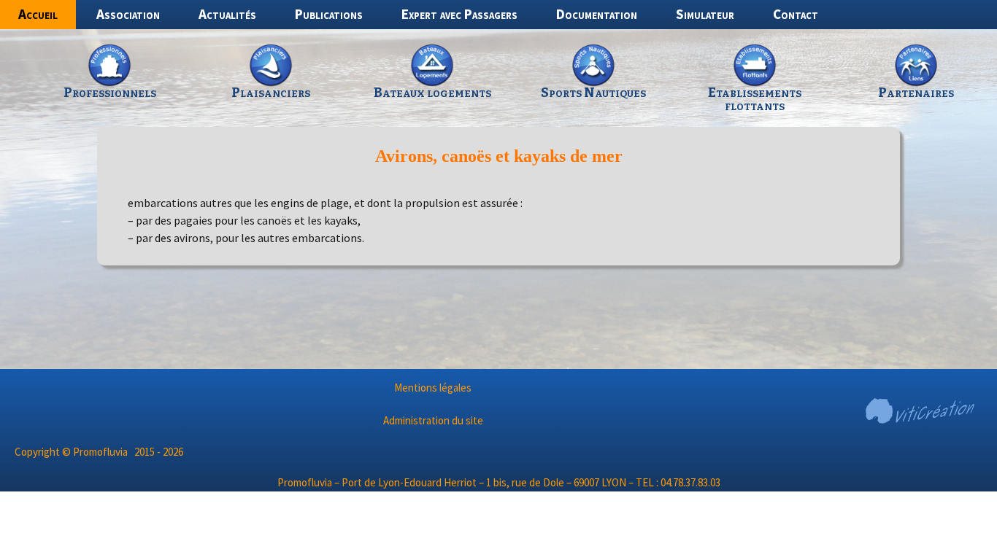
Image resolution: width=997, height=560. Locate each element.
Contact (795, 14)
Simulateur (705, 14)
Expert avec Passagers (459, 14)
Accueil (38, 14)
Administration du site (433, 420)
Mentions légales (432, 387)
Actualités (227, 14)
